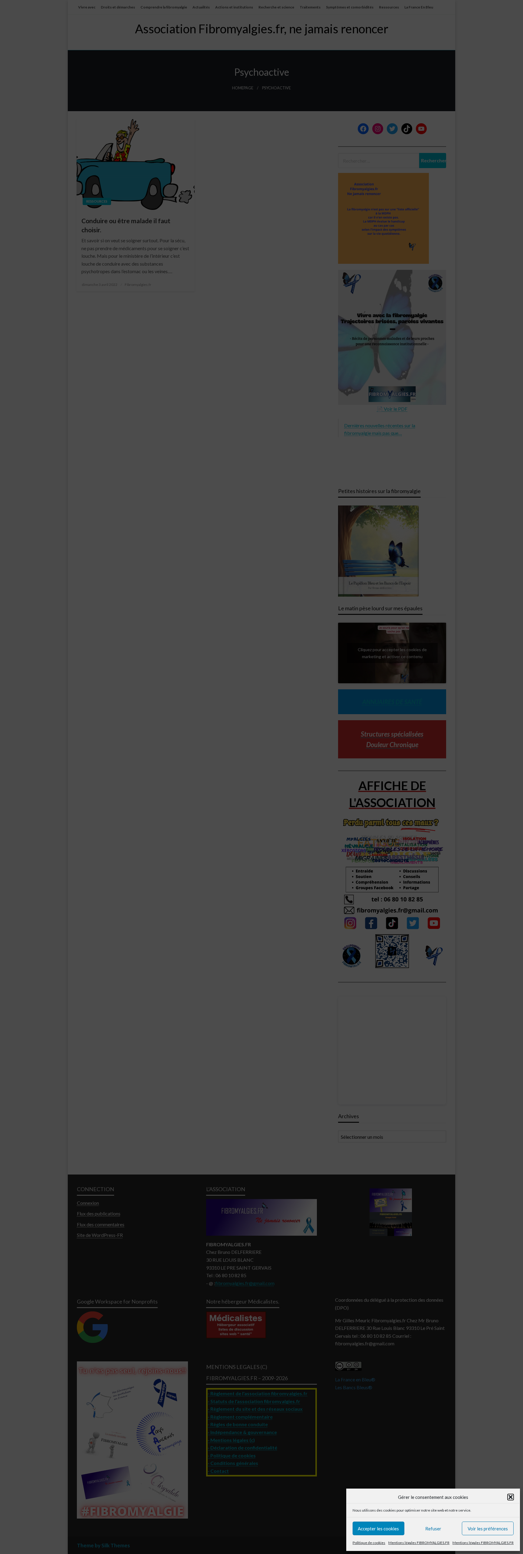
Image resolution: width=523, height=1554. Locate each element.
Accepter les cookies (378, 1528)
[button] (511, 1497)
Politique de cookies (369, 1542)
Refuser (433, 1528)
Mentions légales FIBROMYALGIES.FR (418, 1542)
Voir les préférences (488, 1528)
